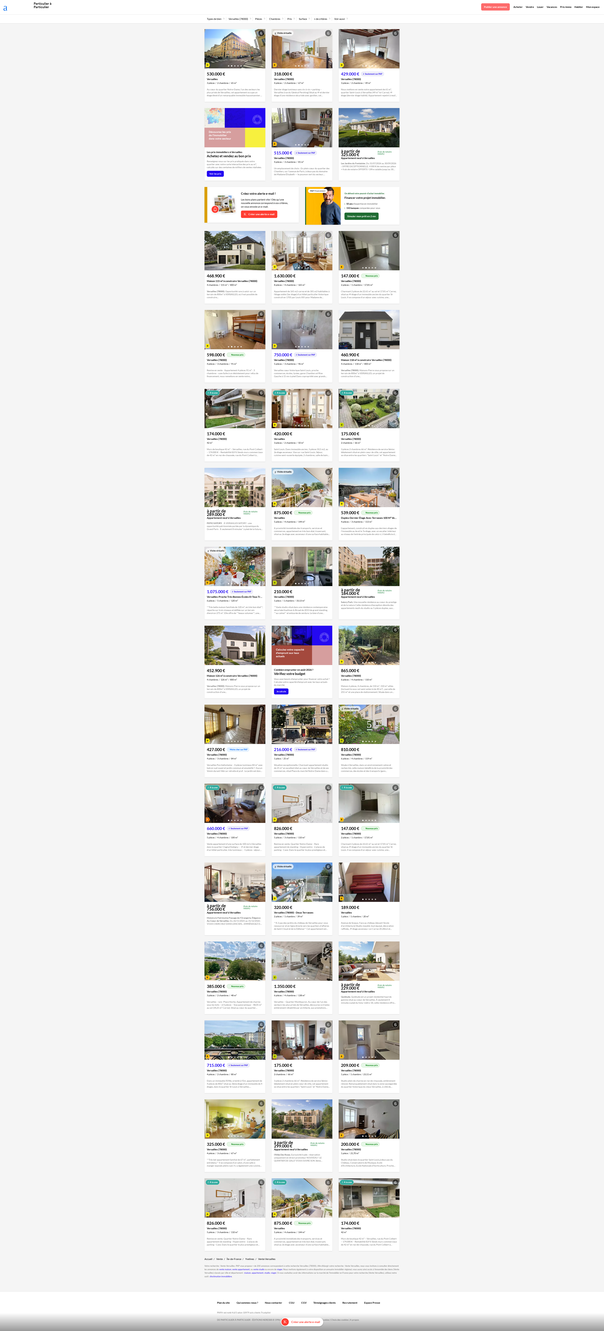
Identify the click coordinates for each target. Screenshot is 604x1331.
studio (267, 1273)
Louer (540, 6)
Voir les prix (215, 173)
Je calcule (281, 691)
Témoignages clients (324, 1302)
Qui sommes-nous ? (247, 1302)
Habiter (578, 6)
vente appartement (241, 1269)
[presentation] (207, 49)
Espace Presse (372, 1302)
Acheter (518, 6)
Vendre (530, 6)
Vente (219, 1258)
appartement (257, 1273)
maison (247, 1273)
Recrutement (349, 1302)
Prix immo (565, 6)
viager (279, 1269)
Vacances (552, 6)
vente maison (225, 1269)
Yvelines (249, 1258)
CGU (291, 1302)
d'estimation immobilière (221, 1276)
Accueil (208, 1258)
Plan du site (223, 1302)
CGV (304, 1302)
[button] (228, 64)
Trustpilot (266, 1312)
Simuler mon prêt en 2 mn (361, 216)
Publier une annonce (495, 6)
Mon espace (593, 6)
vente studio (258, 1269)
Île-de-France (234, 1258)
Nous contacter (273, 1302)
